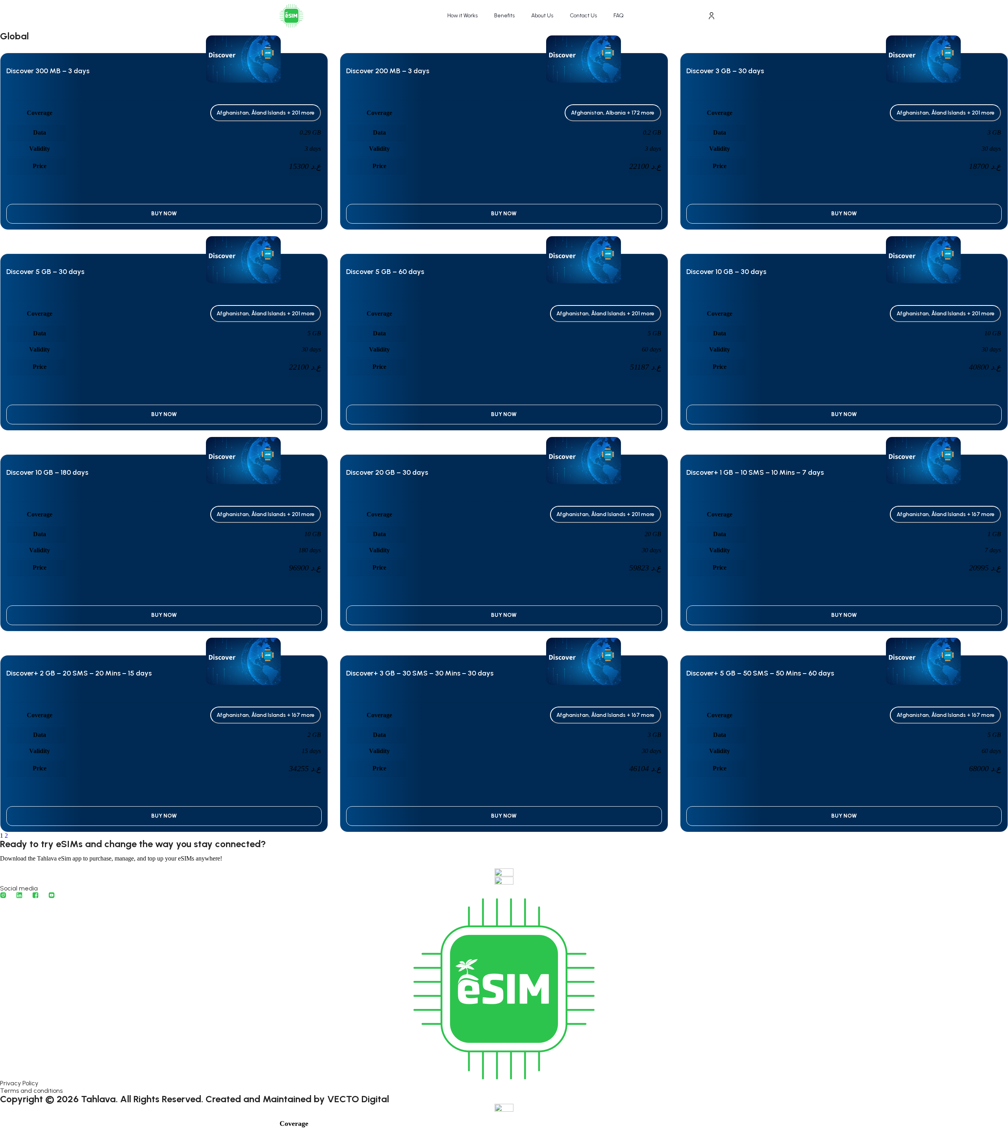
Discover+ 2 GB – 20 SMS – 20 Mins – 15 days (79, 673)
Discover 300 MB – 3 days (47, 71)
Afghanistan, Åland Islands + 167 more (946, 514)
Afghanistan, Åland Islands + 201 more (266, 112)
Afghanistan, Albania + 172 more (612, 112)
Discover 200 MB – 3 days (387, 71)
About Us (542, 15)
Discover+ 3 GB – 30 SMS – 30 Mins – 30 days (419, 673)
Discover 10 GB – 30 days (726, 271)
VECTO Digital (358, 1099)
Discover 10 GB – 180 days (47, 472)
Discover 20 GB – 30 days (387, 472)
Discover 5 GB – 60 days (385, 271)
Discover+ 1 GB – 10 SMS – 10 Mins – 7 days (755, 472)
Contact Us (583, 15)
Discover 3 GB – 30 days (725, 71)
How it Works (462, 15)
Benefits (504, 15)
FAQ (618, 15)
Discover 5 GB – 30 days (45, 271)
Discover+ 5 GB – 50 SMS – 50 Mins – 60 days (760, 673)
